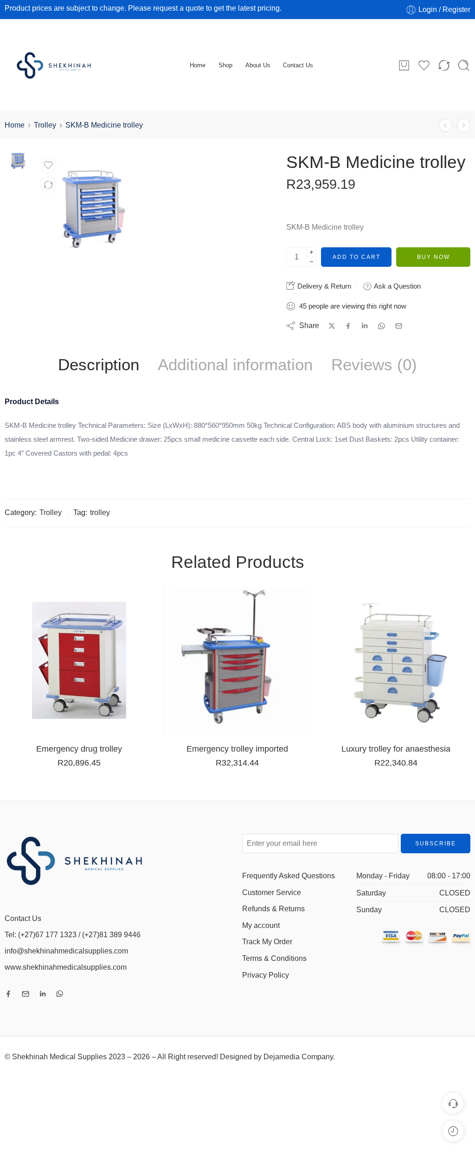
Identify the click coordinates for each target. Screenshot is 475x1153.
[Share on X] (331, 325)
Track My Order (267, 942)
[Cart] (404, 65)
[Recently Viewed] (453, 1131)
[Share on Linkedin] (364, 325)
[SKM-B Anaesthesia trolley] (445, 125)
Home (197, 65)
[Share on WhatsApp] (381, 326)
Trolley (45, 125)
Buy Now (433, 257)
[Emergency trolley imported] (237, 660)
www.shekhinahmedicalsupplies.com (66, 967)
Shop (225, 65)
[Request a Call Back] (453, 1103)
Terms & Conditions (274, 958)
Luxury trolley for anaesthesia (395, 749)
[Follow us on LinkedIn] (42, 994)
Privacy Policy (265, 975)
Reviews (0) (374, 364)
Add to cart (356, 257)
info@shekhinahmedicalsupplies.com (66, 951)
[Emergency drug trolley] (79, 660)
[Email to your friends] (399, 326)
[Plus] (311, 252)
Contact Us (298, 65)
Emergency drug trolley (79, 749)
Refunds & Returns (273, 909)
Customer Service (271, 892)
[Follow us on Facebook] (8, 994)
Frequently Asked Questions (288, 876)
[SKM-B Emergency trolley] (18, 160)
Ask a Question (396, 286)
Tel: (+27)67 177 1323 (41, 935)
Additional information (235, 364)
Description (98, 364)
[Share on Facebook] (348, 325)
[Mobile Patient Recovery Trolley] (463, 125)
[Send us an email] (25, 994)
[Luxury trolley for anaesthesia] (395, 660)
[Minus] (311, 262)
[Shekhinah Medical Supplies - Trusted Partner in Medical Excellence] (61, 65)
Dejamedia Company (298, 1057)
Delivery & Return (323, 286)
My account (261, 925)
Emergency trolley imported (237, 749)
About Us (257, 65)
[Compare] (48, 184)
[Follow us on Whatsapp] (60, 994)
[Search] (463, 65)
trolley (100, 512)
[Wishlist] (48, 165)
